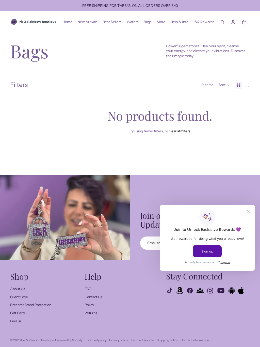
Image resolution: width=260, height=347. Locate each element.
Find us (16, 321)
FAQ (88, 289)
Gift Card (17, 313)
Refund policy (97, 340)
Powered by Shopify (69, 340)
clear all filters (179, 131)
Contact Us (93, 297)
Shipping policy (167, 340)
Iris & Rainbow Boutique (37, 340)
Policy (89, 305)
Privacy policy (118, 340)
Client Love (19, 297)
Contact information (195, 340)
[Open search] (222, 22)
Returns (91, 313)
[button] (224, 85)
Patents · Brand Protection (30, 305)
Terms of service (142, 340)
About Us (17, 289)
